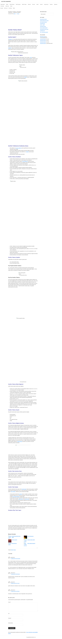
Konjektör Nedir (42, 23)
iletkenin (10, 39)
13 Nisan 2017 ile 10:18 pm (15, 558)
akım (31, 57)
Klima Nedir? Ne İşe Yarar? (44, 29)
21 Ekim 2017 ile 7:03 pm (15, 591)
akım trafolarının (25, 161)
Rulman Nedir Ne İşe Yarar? (44, 20)
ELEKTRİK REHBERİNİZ (6, 1)
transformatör (24, 489)
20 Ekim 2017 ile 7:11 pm (15, 583)
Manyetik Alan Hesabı (43, 19)
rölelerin (27, 151)
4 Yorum (18, 13)
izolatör (25, 77)
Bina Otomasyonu (30, 536)
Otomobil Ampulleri (43, 40)
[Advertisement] (23, 22)
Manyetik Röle (14, 543)
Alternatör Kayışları (43, 26)
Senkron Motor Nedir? (31, 539)
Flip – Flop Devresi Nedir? (44, 32)
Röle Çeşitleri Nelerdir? (31, 543)
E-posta (9, 618)
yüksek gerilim (19, 441)
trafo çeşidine (13, 491)
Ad (9, 613)
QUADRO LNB (42, 30)
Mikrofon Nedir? (14, 539)
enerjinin (20, 494)
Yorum (9, 602)
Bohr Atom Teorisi (42, 36)
